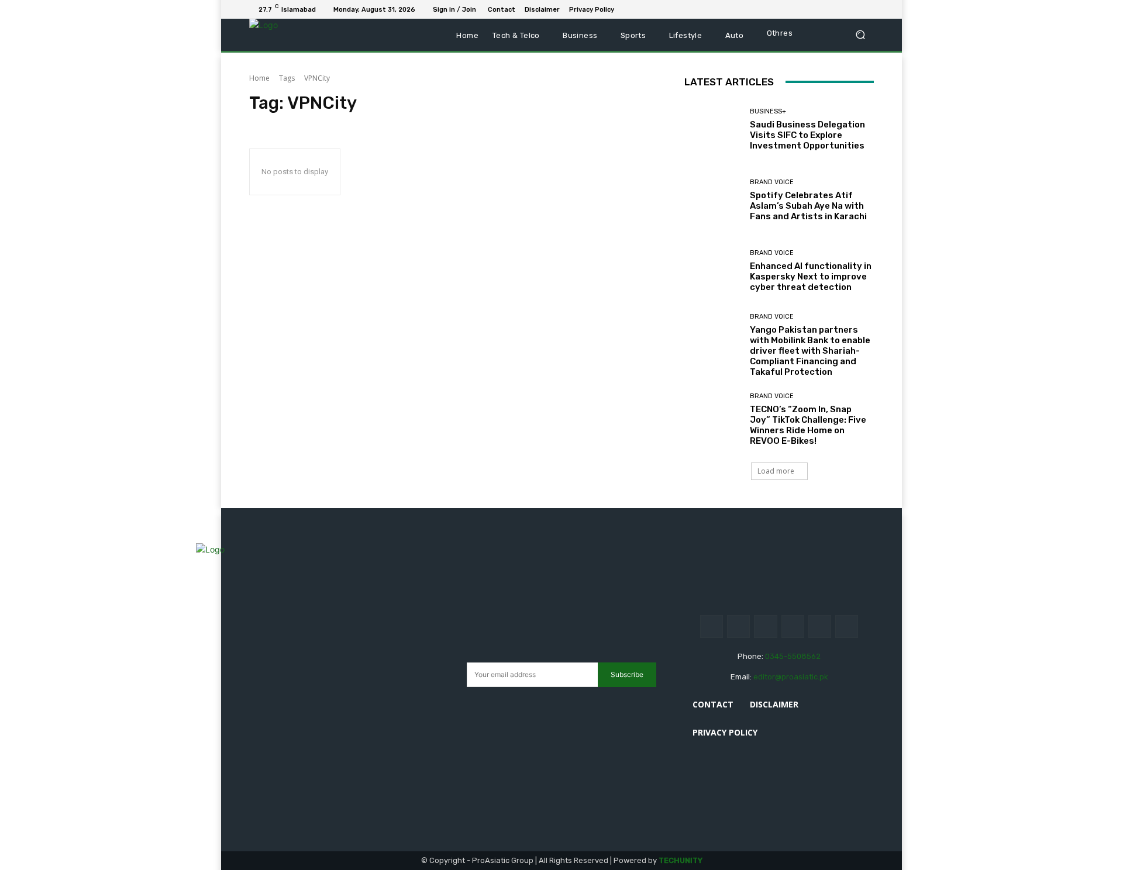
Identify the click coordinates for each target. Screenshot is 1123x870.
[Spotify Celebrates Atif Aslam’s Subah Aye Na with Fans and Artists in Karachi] (712, 200)
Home (259, 78)
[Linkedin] (825, 9)
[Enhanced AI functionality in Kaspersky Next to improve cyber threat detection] (712, 271)
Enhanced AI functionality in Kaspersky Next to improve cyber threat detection (810, 276)
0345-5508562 (793, 656)
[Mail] (839, 9)
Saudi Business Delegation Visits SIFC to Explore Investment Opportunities (807, 135)
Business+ (768, 111)
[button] (860, 35)
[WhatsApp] (867, 9)
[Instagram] (738, 626)
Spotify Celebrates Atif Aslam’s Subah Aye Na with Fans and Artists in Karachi (808, 206)
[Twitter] (853, 9)
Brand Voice (772, 182)
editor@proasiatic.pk (790, 676)
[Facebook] (811, 9)
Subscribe (627, 674)
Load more (775, 471)
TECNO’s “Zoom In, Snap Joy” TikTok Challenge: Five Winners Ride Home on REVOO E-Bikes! (808, 425)
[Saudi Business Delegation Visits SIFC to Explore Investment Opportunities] (712, 129)
